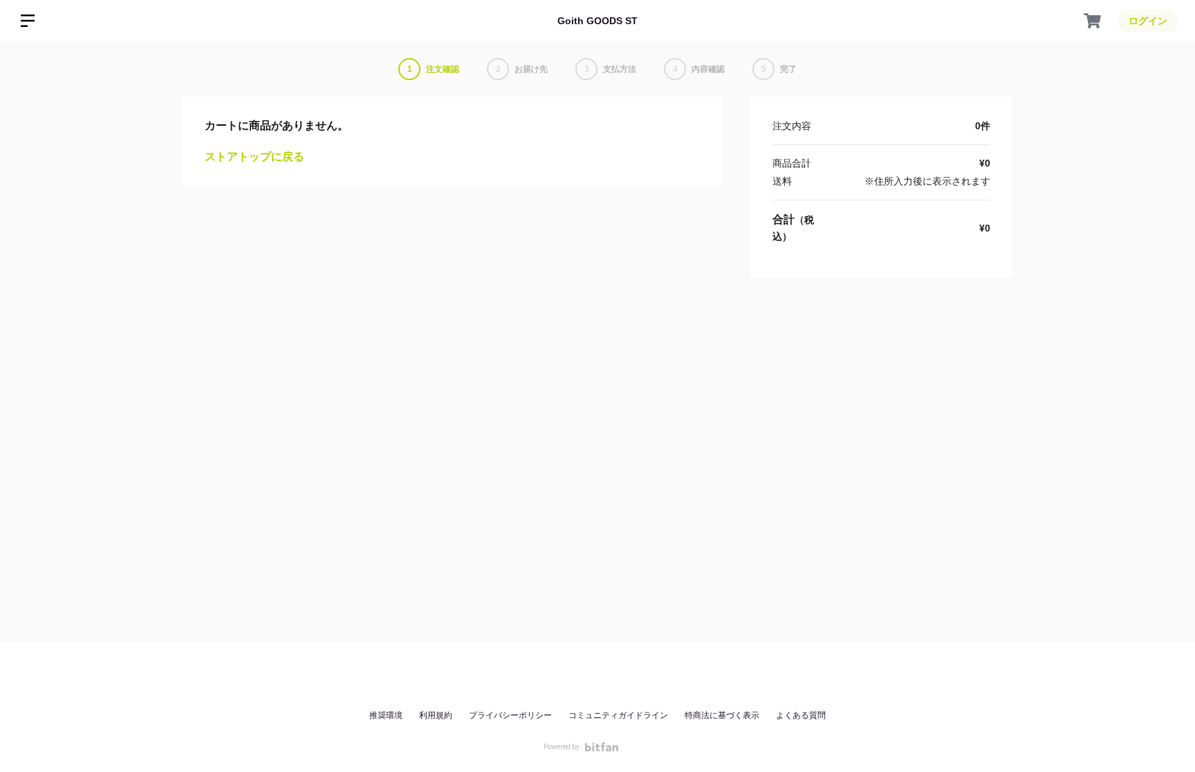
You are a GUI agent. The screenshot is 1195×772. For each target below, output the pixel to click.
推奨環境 (385, 715)
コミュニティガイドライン (618, 715)
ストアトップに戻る (254, 156)
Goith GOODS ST (597, 20)
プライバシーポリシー (510, 715)
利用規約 (435, 715)
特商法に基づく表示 (722, 715)
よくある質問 (801, 715)
